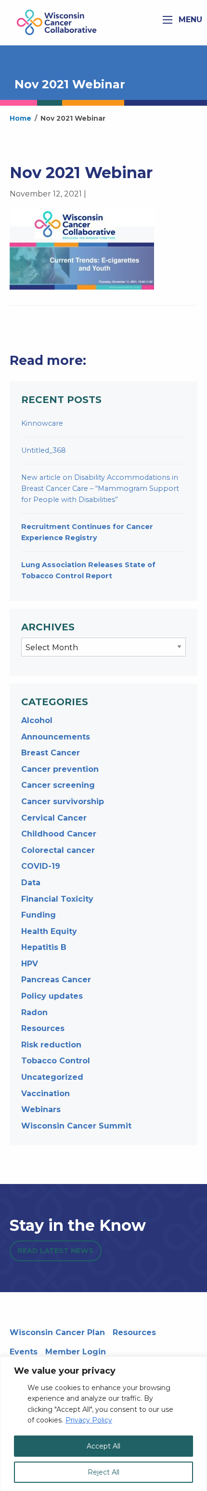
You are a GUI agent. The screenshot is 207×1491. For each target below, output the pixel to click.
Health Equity (49, 931)
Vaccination (45, 1093)
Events (24, 1351)
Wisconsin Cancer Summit (76, 1125)
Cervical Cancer (54, 817)
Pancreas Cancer (56, 979)
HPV (29, 963)
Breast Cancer (50, 752)
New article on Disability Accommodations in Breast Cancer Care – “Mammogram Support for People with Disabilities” (100, 488)
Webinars (41, 1109)
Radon (34, 1012)
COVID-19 (40, 866)
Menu (189, 19)
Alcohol (36, 720)
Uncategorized (52, 1077)
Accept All (103, 1446)
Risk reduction (51, 1044)
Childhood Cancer (58, 833)
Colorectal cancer (58, 850)
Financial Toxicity (57, 899)
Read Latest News (55, 1250)
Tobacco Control (55, 1060)
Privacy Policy (88, 1420)
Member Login (75, 1351)
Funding (38, 915)
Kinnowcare (42, 423)
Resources (43, 1028)
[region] (103, 1423)
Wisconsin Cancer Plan (57, 1332)
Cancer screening (58, 785)
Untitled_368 (43, 450)
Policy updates (52, 996)
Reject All (103, 1472)
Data (30, 882)
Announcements (55, 736)
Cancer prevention (60, 769)
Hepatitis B (43, 947)
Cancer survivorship (62, 801)
